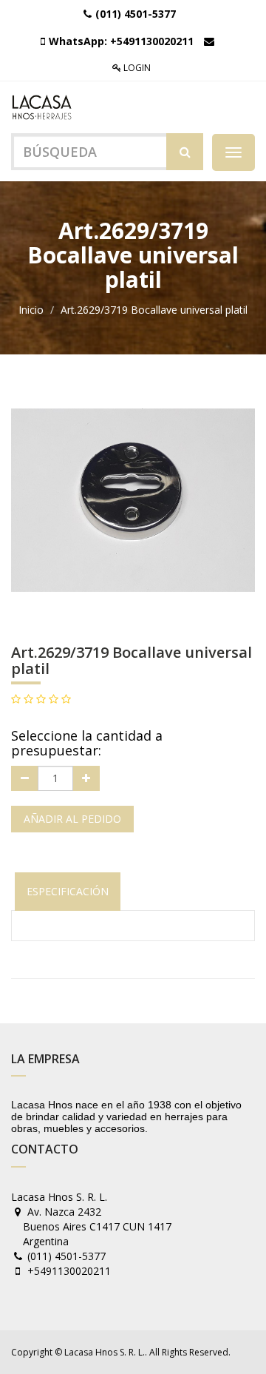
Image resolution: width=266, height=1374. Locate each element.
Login (136, 67)
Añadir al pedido (72, 819)
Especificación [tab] (68, 891)
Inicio (31, 310)
